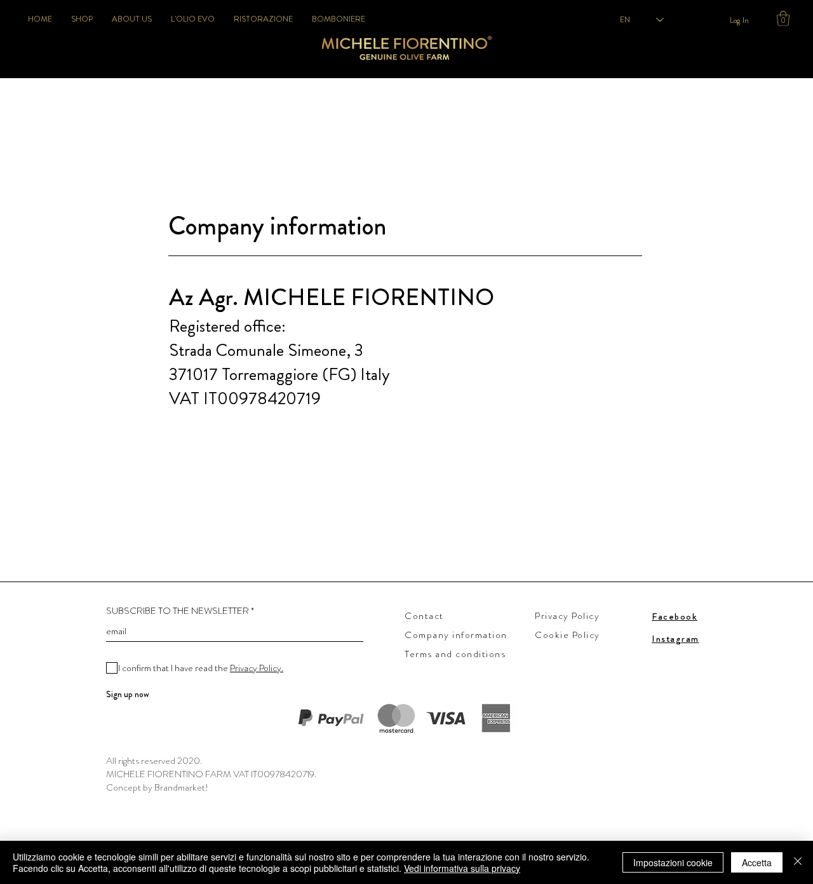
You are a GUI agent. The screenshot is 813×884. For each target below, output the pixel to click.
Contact (424, 616)
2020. (189, 761)
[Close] (797, 862)
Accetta (757, 862)
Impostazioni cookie (673, 862)
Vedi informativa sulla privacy (462, 868)
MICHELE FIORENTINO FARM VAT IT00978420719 (210, 774)
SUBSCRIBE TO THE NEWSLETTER (177, 611)
